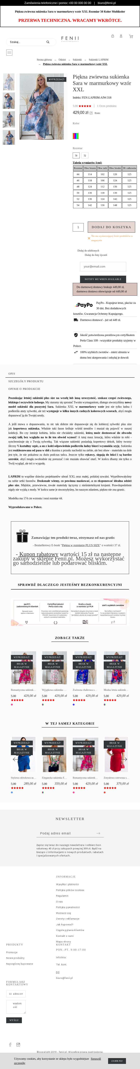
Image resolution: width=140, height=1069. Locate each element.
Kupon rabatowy (38, 554)
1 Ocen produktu (106, 105)
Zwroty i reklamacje (67, 918)
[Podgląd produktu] (121, 754)
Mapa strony (63, 941)
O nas (59, 901)
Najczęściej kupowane (19, 963)
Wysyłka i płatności (67, 884)
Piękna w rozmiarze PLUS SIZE (81, 545)
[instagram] (18, 1044)
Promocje (11, 952)
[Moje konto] (122, 36)
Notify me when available (103, 279)
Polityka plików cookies (70, 890)
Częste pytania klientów (70, 930)
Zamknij (117, 1061)
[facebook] (10, 1044)
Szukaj (51, 42)
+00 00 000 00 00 (80, 3)
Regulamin (62, 895)
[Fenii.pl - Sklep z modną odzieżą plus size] (70, 39)
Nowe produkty (15, 958)
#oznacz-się (63, 913)
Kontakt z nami (65, 936)
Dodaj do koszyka (111, 227)
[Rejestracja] (113, 36)
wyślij (14, 1020)
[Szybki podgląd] (111, 754)
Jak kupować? (64, 924)
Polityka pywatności (68, 907)
